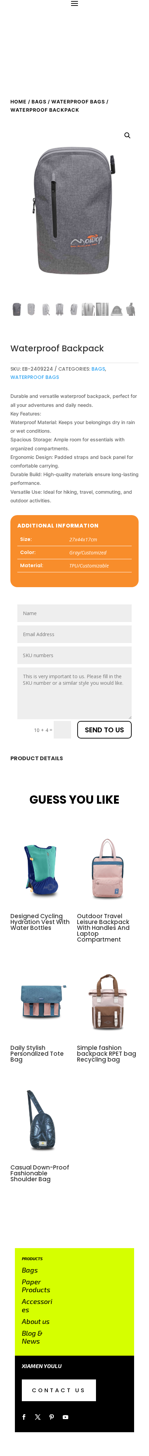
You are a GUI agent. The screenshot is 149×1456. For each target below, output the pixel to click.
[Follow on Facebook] (23, 1417)
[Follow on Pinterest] (51, 1417)
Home (18, 101)
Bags (39, 101)
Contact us (59, 1390)
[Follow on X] (37, 1417)
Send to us (104, 730)
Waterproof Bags (78, 101)
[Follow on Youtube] (65, 1417)
